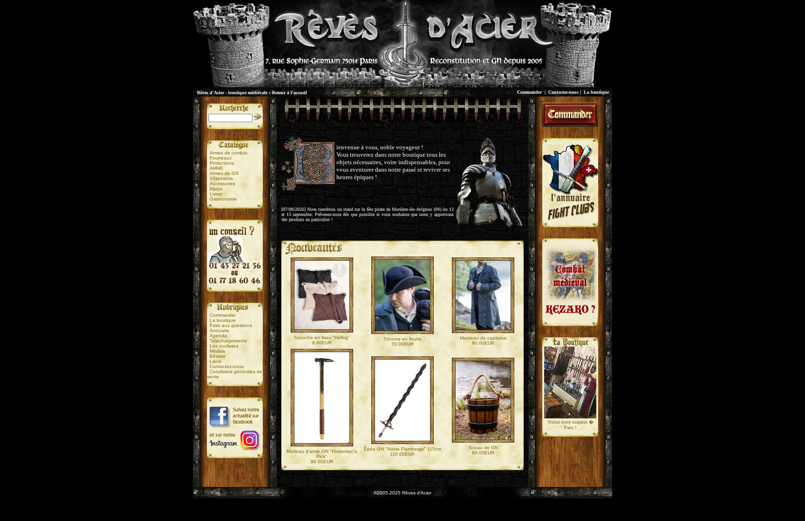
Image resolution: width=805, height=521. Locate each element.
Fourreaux (221, 157)
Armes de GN (224, 173)
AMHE (216, 168)
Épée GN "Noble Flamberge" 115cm (402, 449)
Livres (216, 193)
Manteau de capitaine (483, 337)
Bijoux (216, 188)
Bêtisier (217, 356)
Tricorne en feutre (402, 338)
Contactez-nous (563, 92)
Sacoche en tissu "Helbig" (322, 337)
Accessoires (222, 183)
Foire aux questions (231, 325)
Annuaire (219, 330)
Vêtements (221, 178)
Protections (222, 163)
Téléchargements (228, 340)
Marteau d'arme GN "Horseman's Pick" (322, 454)
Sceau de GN (483, 447)
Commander (529, 92)
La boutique (596, 92)
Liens (215, 361)
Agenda (218, 335)
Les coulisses (224, 345)
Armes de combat (228, 152)
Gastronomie (223, 198)
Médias (217, 351)
